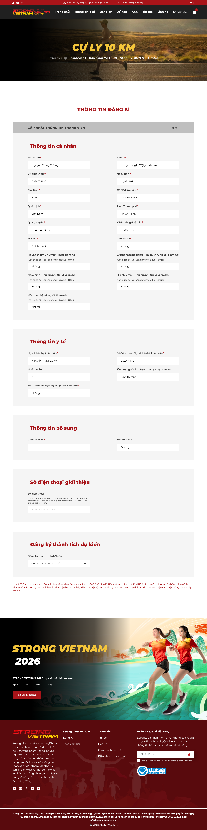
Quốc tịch (34, 206)
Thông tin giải (84, 12)
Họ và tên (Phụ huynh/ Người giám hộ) (52, 254)
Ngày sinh (123, 173)
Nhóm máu (35, 369)
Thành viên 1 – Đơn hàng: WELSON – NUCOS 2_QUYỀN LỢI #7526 (114, 58)
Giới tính (33, 190)
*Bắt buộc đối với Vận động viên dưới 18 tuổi (51, 260)
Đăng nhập (180, 11)
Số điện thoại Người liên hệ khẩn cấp (140, 353)
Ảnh (135, 12)
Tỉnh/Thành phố (127, 206)
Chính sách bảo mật (110, 750)
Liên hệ (162, 12)
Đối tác (122, 12)
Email (120, 157)
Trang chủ (62, 12)
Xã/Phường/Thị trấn (129, 222)
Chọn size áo (35, 439)
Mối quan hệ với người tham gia (47, 295)
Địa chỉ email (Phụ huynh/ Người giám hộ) (143, 275)
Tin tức (148, 12)
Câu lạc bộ (123, 238)
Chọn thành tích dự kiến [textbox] (46, 563)
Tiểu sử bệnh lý (53, 385)
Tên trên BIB (124, 439)
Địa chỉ (32, 238)
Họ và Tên (34, 157)
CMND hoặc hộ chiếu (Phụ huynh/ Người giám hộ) (148, 254)
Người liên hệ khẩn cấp (42, 353)
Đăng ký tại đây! (136, 3)
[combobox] (59, 563)
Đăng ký (106, 12)
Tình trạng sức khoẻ (144, 369)
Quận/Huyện (36, 222)
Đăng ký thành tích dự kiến (45, 556)
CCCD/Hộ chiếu (126, 190)
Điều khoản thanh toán (112, 756)
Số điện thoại (36, 173)
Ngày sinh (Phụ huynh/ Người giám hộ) (52, 275)
